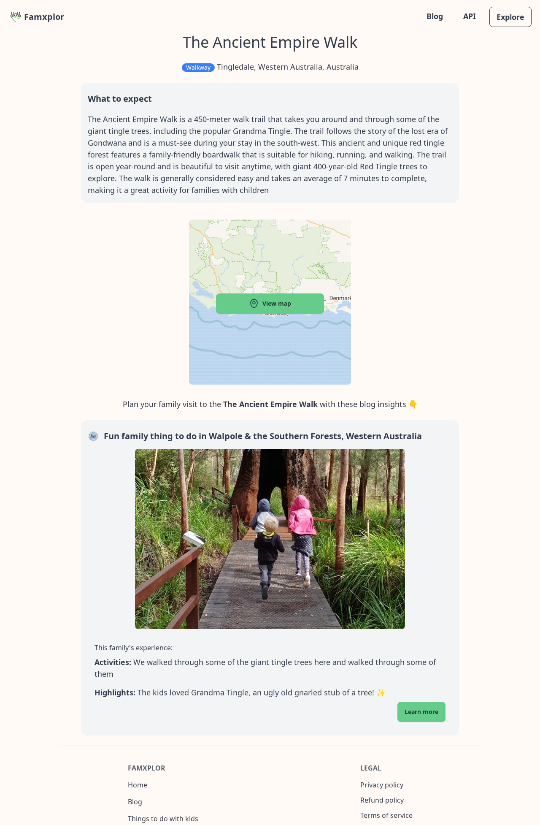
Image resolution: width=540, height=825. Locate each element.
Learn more (421, 712)
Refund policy (382, 800)
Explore (510, 17)
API (469, 16)
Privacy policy (381, 785)
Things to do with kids (163, 818)
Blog (435, 16)
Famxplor (44, 16)
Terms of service (386, 815)
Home (137, 785)
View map (276, 303)
